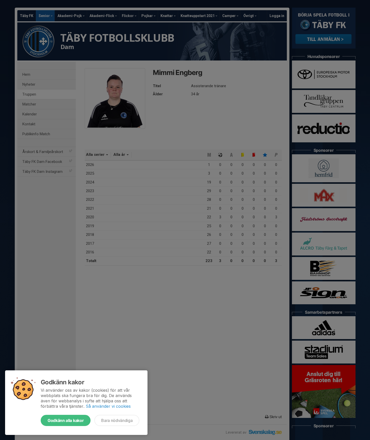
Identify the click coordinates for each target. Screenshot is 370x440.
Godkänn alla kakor (66, 420)
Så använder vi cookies (108, 406)
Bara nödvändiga (116, 420)
